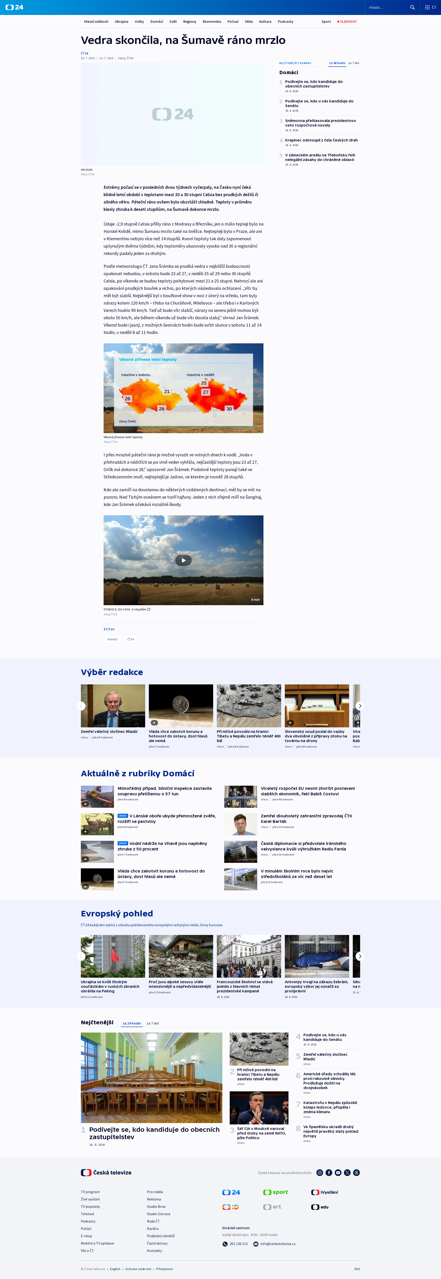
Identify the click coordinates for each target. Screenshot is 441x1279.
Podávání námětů (161, 1236)
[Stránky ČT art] (272, 1206)
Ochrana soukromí (138, 1269)
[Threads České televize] (356, 1172)
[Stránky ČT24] (231, 1192)
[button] (183, 560)
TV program (90, 1191)
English (115, 1269)
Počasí (233, 21)
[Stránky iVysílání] (324, 1192)
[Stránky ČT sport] (275, 1192)
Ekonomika (212, 21)
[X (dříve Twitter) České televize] (347, 1172)
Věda (249, 21)
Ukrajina (121, 21)
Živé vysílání (90, 1199)
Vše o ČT (87, 1250)
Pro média (155, 1191)
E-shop (86, 1236)
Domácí (156, 21)
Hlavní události (96, 21)
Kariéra (152, 1228)
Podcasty (285, 21)
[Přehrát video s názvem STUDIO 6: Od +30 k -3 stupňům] (183, 560)
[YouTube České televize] (338, 1172)
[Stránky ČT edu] (319, 1206)
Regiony (189, 21)
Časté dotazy (157, 1243)
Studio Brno (156, 1206)
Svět (173, 21)
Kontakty (154, 1250)
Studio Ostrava (158, 1213)
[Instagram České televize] (319, 1172)
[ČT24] (14, 7)
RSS (357, 1269)
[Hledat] (412, 7)
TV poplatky (90, 1206)
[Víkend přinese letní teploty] (183, 388)
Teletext (87, 1213)
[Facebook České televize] (329, 1172)
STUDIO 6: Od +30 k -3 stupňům (125, 609)
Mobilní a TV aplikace (97, 1243)
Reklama (154, 1199)
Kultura (265, 21)
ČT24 (84, 53)
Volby (139, 21)
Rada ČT (153, 1221)
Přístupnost (164, 1269)
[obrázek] (173, 114)
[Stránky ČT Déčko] (230, 1206)
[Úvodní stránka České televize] (106, 1172)
